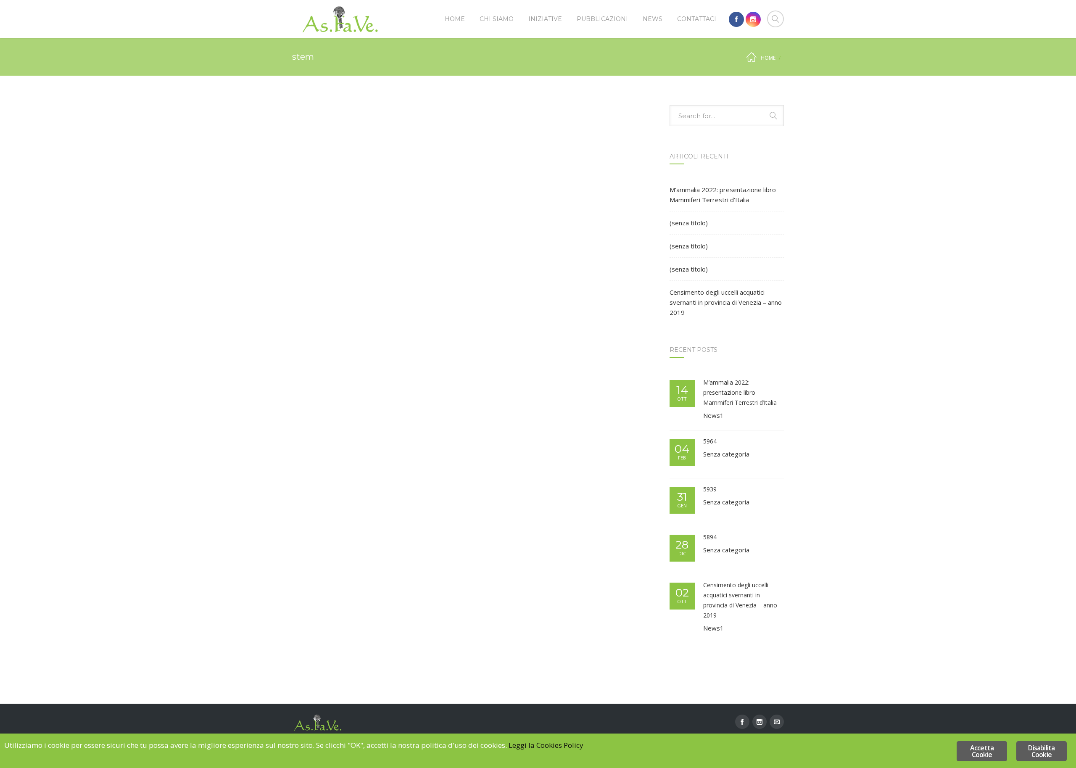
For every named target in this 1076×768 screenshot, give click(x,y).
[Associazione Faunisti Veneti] (340, 19)
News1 (713, 415)
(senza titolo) (689, 223)
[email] (777, 722)
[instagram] (753, 19)
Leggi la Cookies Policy (546, 745)
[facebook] (736, 19)
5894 (710, 537)
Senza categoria (726, 454)
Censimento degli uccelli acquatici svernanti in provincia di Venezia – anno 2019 (726, 302)
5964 (710, 441)
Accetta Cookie (982, 751)
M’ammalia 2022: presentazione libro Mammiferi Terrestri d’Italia (723, 194)
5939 (710, 489)
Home (768, 57)
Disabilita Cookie (1041, 751)
